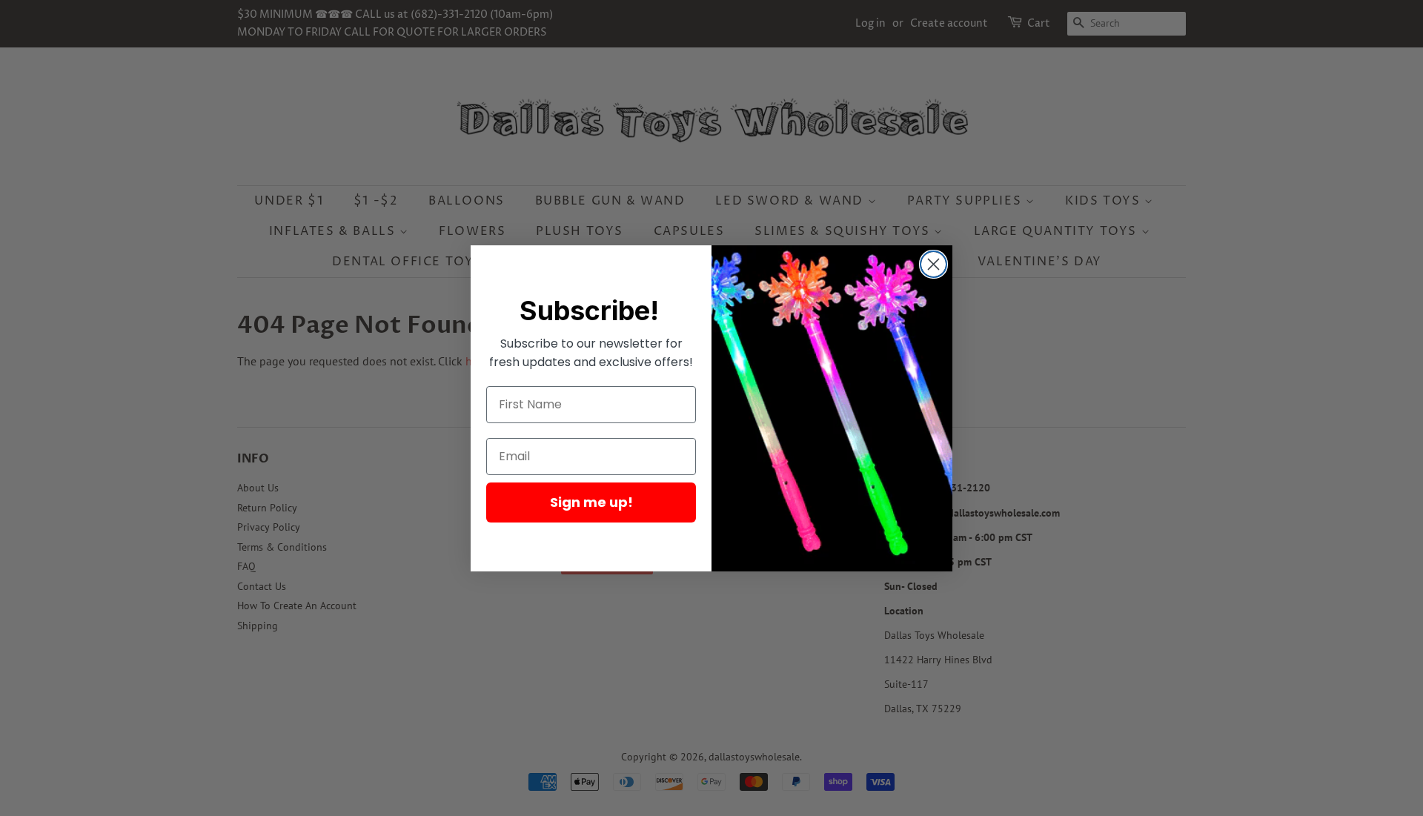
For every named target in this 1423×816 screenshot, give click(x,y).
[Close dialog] (933, 264)
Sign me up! (591, 502)
